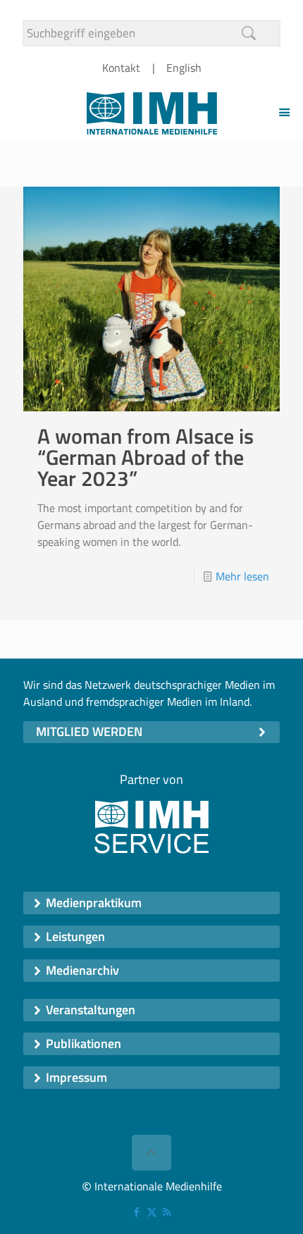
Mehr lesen (242, 576)
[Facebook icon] (137, 1212)
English (184, 67)
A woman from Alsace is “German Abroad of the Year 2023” (145, 457)
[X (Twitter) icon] (152, 1212)
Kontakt (121, 67)
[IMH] (151, 112)
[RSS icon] (166, 1212)
